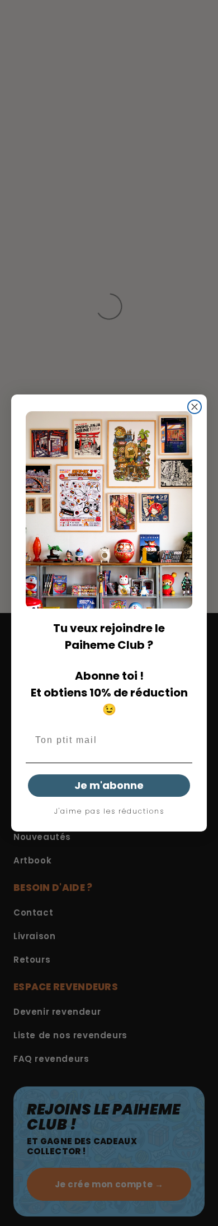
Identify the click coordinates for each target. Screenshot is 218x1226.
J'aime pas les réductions (109, 811)
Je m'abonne (109, 785)
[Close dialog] (194, 407)
